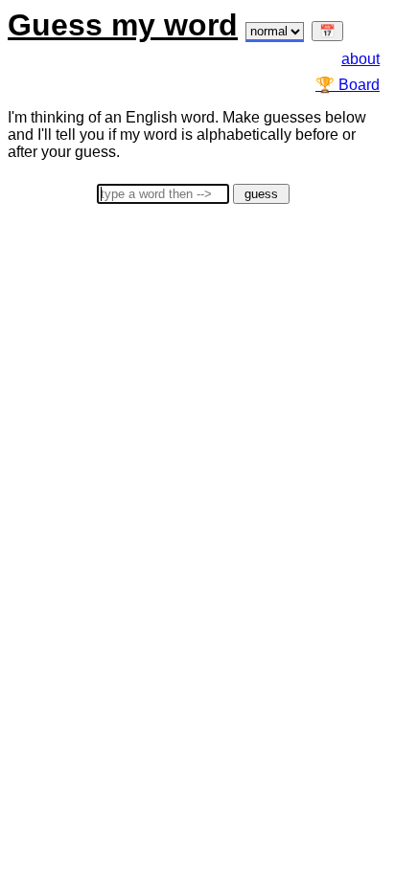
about (360, 59)
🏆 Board (347, 85)
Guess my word (123, 25)
